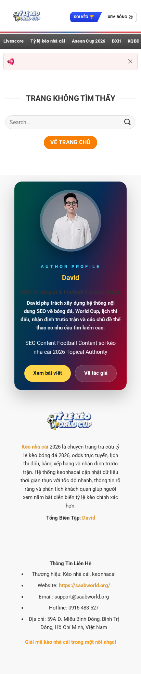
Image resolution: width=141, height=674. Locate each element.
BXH (116, 41)
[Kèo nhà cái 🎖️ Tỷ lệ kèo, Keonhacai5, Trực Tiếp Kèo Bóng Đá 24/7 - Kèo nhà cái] (26, 16)
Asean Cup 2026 (88, 41)
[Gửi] (127, 122)
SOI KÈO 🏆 (84, 17)
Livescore (13, 41)
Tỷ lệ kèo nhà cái (47, 41)
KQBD (133, 41)
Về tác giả (95, 373)
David (88, 518)
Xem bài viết (47, 373)
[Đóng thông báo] (130, 61)
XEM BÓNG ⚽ (120, 17)
